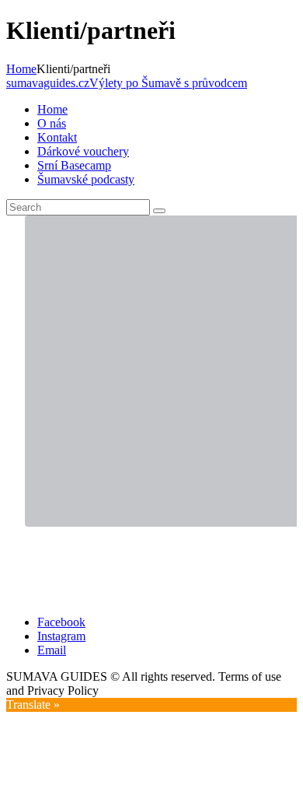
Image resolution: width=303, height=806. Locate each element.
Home (21, 68)
